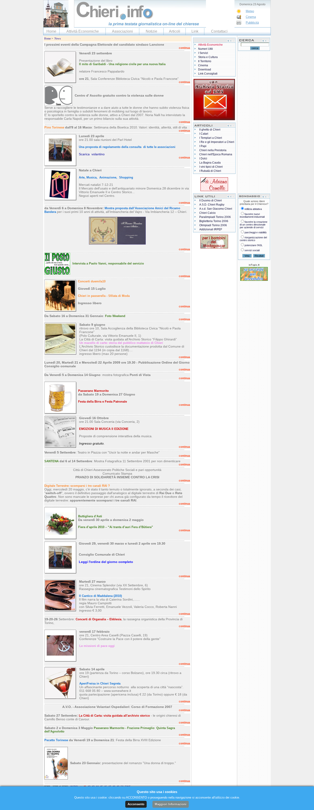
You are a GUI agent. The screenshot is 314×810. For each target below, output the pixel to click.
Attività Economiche (82, 31)
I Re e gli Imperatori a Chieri (216, 142)
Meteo (250, 11)
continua (184, 48)
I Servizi (203, 53)
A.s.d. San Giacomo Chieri (215, 208)
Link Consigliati (207, 73)
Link (194, 31)
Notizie (151, 31)
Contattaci (219, 31)
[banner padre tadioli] (214, 240)
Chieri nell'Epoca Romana (215, 154)
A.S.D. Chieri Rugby (211, 204)
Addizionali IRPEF (210, 229)
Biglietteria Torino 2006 (213, 221)
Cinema (251, 17)
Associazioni (122, 31)
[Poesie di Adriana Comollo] (214, 183)
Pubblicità (252, 22)
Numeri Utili (205, 48)
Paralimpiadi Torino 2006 (215, 217)
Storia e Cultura (208, 57)
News (57, 38)
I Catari (203, 133)
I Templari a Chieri (210, 137)
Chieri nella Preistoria (212, 150)
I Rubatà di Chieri (210, 171)
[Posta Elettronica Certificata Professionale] (214, 98)
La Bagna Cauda (210, 162)
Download (204, 69)
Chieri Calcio (207, 212)
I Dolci (203, 158)
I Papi (202, 146)
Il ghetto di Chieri (209, 129)
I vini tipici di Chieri (211, 166)
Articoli (174, 31)
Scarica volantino (92, 154)
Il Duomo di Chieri (210, 200)
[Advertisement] (254, 122)
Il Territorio (204, 61)
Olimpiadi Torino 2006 (213, 225)
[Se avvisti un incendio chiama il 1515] (254, 273)
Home (51, 31)
